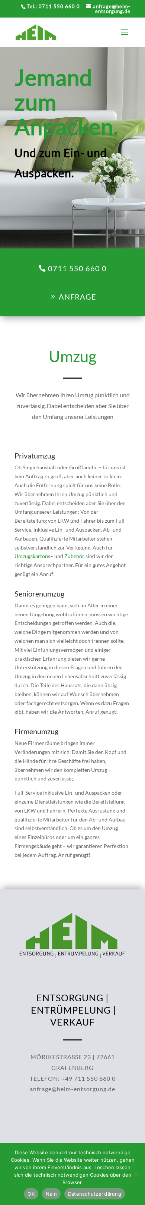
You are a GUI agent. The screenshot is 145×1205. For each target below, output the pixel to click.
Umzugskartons (32, 556)
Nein (51, 1194)
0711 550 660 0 (77, 268)
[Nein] (135, 1174)
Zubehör (74, 556)
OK (31, 1194)
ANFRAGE (77, 296)
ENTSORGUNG (69, 997)
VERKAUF (72, 1021)
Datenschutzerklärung (94, 1194)
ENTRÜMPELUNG (71, 1009)
